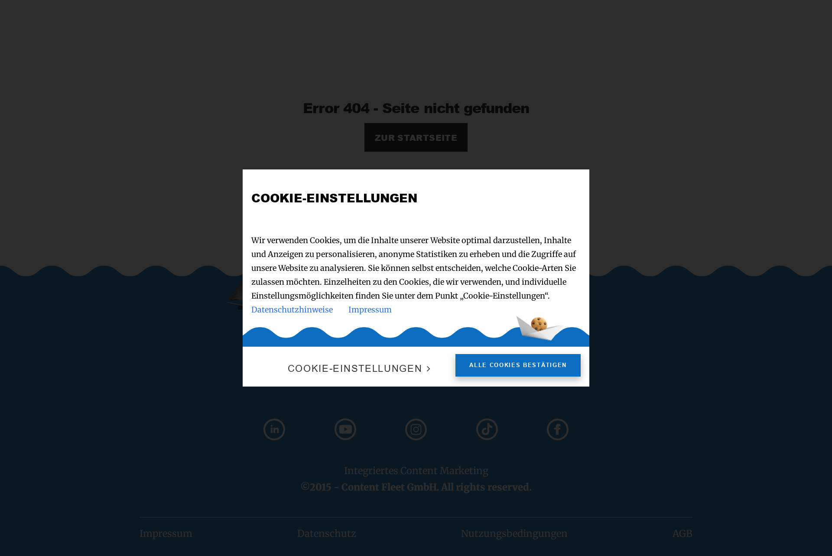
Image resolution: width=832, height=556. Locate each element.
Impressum (370, 310)
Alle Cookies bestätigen (518, 364)
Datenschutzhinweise (292, 310)
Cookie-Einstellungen (355, 368)
